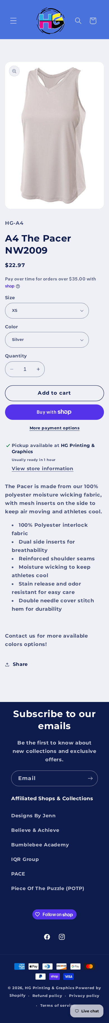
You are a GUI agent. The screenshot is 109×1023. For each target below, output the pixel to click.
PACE (18, 874)
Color (11, 326)
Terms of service (57, 1005)
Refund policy (47, 995)
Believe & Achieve (35, 830)
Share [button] (20, 664)
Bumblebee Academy (40, 845)
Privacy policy (84, 995)
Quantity (16, 356)
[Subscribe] (90, 778)
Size (10, 297)
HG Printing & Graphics (49, 987)
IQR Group (25, 859)
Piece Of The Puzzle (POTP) (47, 888)
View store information (43, 468)
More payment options (55, 427)
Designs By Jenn (33, 815)
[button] (13, 20)
